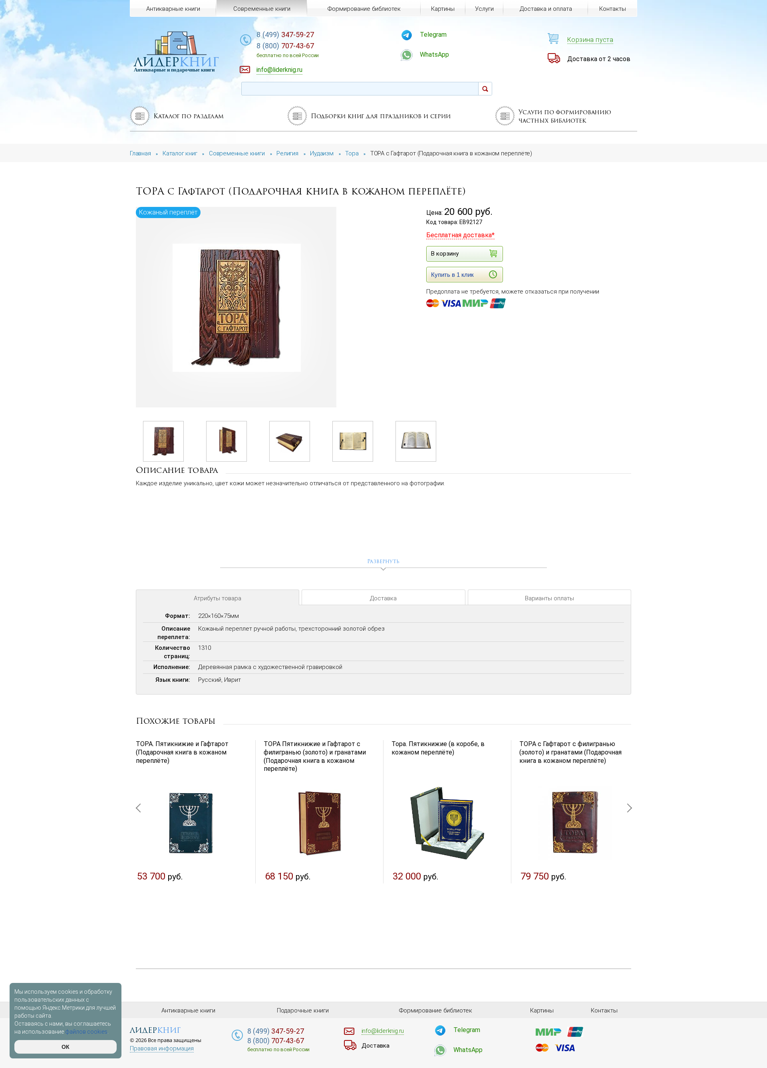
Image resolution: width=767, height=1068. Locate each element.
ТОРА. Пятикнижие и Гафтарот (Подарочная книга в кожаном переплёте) (182, 752)
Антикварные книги (173, 8)
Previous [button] (140, 846)
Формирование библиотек (364, 8)
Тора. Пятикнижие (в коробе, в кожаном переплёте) (438, 748)
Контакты (612, 8)
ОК (66, 1047)
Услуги (484, 8)
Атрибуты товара (217, 598)
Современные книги (261, 8)
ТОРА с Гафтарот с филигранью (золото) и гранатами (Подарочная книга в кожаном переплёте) (570, 752)
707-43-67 (287, 50)
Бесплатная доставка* (460, 235)
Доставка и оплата (546, 8)
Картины (443, 8)
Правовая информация (162, 1048)
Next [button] (627, 846)
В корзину (445, 253)
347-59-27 (285, 34)
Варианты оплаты (549, 598)
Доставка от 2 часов (598, 59)
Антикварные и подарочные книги (174, 70)
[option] (237, 308)
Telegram (433, 34)
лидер (176, 62)
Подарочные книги (303, 1010)
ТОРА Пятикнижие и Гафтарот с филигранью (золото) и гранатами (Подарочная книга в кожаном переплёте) (315, 756)
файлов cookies (86, 1031)
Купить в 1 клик (452, 274)
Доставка (383, 598)
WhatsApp (434, 54)
